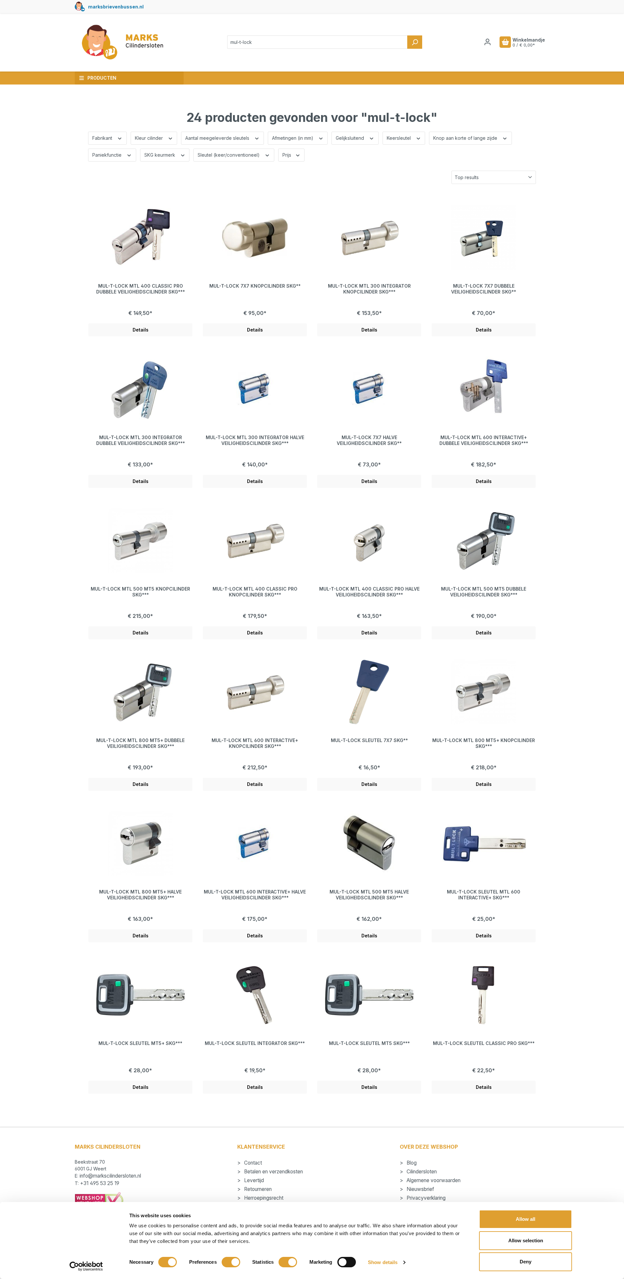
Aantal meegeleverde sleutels (218, 138)
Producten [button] (101, 78)
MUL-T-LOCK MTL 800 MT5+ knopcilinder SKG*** (483, 743)
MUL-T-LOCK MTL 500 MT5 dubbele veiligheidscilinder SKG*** (483, 591)
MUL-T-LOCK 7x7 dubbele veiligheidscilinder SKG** (483, 288)
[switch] (231, 1262)
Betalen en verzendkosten (273, 1171)
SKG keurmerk (160, 155)
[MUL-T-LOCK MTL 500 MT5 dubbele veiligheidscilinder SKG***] (484, 540)
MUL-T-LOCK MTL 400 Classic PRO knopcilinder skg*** (255, 591)
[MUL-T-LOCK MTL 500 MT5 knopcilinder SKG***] (140, 540)
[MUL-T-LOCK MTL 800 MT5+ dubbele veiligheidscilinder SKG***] (140, 691)
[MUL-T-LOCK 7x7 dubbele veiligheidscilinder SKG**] (484, 237)
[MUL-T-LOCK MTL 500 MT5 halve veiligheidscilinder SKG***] (369, 843)
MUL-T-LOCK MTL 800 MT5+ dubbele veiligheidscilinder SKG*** (140, 743)
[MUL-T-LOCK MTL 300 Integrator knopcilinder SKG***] (369, 237)
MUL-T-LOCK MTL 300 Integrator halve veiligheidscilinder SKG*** (255, 440)
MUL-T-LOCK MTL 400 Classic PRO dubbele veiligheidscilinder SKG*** (140, 288)
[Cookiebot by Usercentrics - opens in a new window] (86, 1266)
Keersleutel (399, 138)
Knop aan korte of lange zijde (466, 138)
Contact (252, 1163)
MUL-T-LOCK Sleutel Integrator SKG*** (255, 1043)
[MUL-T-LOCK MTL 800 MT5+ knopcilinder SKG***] (484, 691)
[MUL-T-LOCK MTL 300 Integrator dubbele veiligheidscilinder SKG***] (140, 389)
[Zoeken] (414, 42)
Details (141, 330)
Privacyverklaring (425, 1198)
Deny (525, 1261)
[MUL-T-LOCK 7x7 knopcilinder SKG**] (255, 237)
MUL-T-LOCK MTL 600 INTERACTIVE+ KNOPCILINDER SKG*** (255, 743)
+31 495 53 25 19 (99, 1183)
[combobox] (317, 42)
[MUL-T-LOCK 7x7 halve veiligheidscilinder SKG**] (369, 389)
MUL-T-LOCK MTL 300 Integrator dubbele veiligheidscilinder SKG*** (140, 440)
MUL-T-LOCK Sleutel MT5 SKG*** (369, 1043)
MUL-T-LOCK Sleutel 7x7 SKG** (369, 740)
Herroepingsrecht (263, 1198)
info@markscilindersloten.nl (110, 1176)
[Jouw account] (487, 41)
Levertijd (253, 1180)
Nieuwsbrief (419, 1189)
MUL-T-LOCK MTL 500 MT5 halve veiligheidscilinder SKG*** (369, 894)
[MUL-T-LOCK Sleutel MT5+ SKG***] (140, 994)
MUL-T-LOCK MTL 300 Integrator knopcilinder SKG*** (369, 288)
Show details (382, 1262)
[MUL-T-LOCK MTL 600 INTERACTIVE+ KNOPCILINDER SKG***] (255, 691)
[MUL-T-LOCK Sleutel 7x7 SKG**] (369, 691)
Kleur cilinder (149, 138)
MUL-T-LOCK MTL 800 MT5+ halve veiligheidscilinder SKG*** (140, 894)
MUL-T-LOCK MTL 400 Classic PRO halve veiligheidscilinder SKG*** (369, 591)
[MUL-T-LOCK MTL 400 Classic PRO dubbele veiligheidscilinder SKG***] (140, 237)
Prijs (287, 155)
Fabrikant (102, 138)
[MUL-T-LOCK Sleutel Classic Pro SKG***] (484, 994)
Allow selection (525, 1240)
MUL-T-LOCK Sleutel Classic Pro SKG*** (484, 1043)
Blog (411, 1163)
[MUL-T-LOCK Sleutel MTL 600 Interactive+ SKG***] (484, 843)
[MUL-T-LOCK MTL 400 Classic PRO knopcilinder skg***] (255, 540)
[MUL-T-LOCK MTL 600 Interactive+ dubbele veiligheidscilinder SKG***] (484, 389)
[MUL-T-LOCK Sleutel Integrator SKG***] (255, 994)
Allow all (525, 1219)
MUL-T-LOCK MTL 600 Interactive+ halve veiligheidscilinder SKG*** (255, 894)
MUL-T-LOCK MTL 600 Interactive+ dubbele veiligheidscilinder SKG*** (483, 440)
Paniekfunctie (107, 155)
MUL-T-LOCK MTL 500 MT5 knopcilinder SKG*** (140, 591)
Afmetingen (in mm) (293, 138)
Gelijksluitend (350, 138)
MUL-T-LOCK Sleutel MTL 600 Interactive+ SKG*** (483, 894)
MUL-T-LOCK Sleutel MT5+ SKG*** (140, 1043)
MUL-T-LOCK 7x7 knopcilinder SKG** (255, 286)
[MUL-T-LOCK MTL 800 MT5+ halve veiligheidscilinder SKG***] (140, 843)
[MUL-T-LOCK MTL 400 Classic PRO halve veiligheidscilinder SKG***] (369, 540)
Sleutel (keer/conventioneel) (229, 155)
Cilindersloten (421, 1171)
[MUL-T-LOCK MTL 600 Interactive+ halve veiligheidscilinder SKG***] (255, 843)
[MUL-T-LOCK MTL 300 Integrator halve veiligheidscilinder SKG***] (255, 389)
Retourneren (257, 1189)
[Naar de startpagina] (122, 42)
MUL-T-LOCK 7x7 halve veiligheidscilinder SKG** (369, 440)
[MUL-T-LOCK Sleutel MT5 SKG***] (369, 994)
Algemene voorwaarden (433, 1180)
